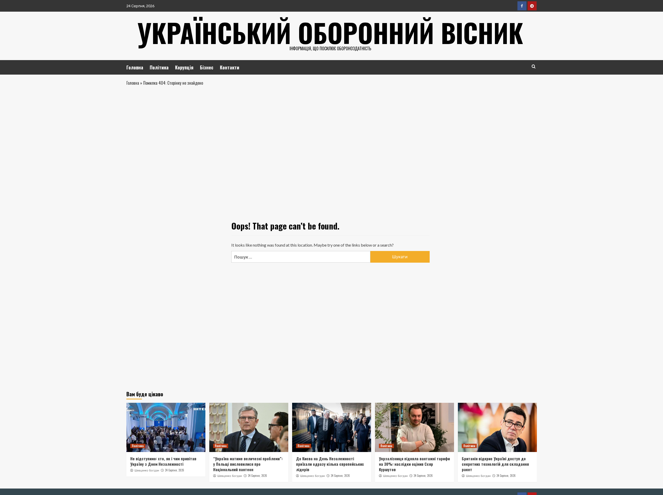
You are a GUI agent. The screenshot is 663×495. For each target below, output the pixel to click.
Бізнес (206, 67)
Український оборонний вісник (330, 32)
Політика (159, 67)
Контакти (229, 67)
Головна (134, 67)
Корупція (184, 67)
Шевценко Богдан (146, 470)
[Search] (533, 66)
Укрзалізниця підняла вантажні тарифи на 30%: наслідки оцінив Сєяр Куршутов (414, 464)
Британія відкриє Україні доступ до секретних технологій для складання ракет (495, 464)
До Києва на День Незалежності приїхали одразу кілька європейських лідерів (330, 464)
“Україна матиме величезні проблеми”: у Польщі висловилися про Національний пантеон (248, 464)
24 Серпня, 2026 (174, 470)
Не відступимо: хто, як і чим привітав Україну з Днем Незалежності (163, 461)
